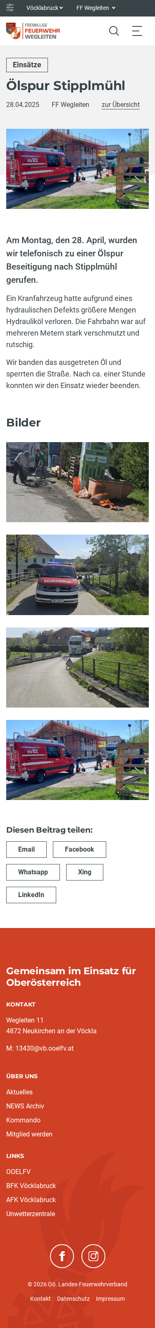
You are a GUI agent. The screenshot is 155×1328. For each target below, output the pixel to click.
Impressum (110, 1298)
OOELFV (18, 1172)
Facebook (79, 849)
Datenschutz (73, 1298)
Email (26, 849)
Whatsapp (33, 872)
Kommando (23, 1120)
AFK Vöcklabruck (31, 1200)
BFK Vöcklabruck (31, 1186)
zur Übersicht (121, 105)
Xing (84, 872)
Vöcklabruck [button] (42, 8)
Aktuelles (19, 1092)
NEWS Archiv (25, 1106)
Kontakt (40, 1298)
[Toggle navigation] (137, 31)
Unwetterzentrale (30, 1214)
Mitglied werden (29, 1134)
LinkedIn (31, 895)
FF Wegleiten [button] (93, 8)
